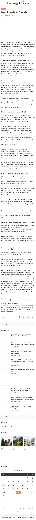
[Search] (33, 2)
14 (23, 485)
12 (13, 485)
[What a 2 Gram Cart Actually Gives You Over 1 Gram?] (5, 371)
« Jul (2, 502)
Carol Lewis (7, 15)
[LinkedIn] (11, 426)
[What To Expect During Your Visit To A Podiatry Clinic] (5, 353)
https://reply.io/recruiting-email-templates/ (15, 305)
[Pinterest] (28, 317)
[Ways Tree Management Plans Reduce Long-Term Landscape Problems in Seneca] (5, 345)
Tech (3, 9)
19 (13, 489)
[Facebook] (19, 317)
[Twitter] (24, 317)
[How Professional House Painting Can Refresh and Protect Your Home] (5, 336)
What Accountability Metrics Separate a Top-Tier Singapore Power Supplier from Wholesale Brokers (22, 361)
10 (4, 485)
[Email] (32, 317)
